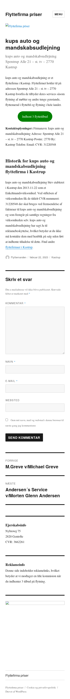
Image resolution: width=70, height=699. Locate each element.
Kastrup (56, 257)
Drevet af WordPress (15, 691)
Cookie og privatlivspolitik (41, 687)
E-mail (11, 381)
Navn (10, 361)
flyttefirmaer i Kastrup (18, 247)
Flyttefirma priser (23, 14)
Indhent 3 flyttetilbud (35, 116)
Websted (12, 400)
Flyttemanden (18, 257)
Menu (58, 14)
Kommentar (15, 303)
